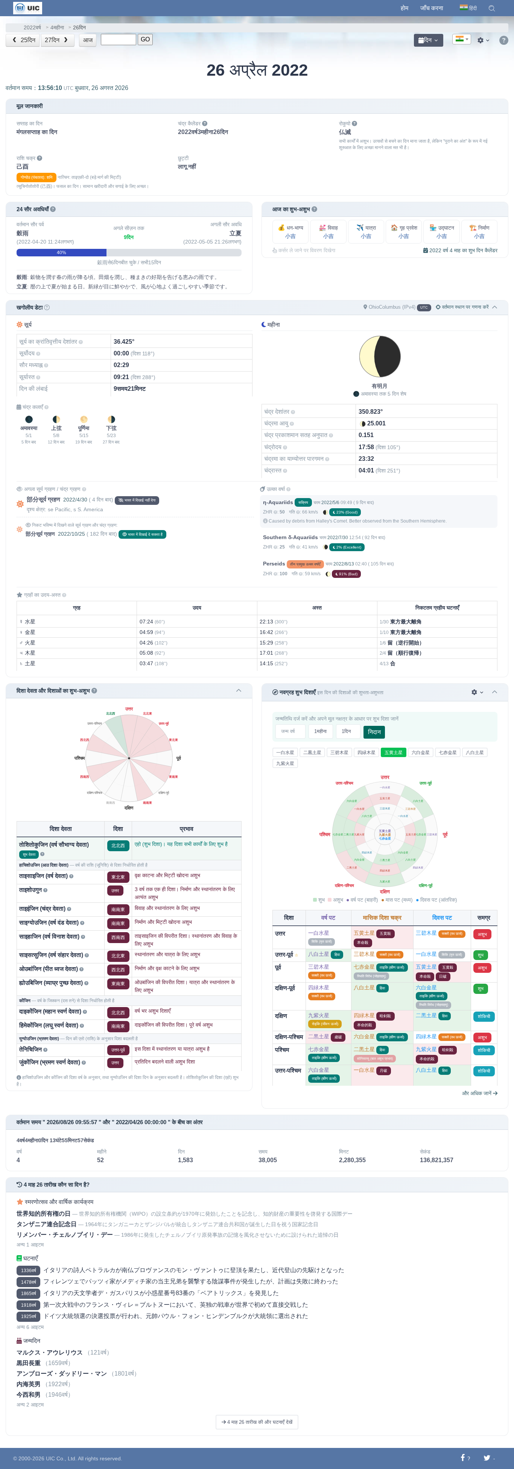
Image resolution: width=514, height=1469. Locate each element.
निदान (374, 732)
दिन (428, 40)
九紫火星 (285, 763)
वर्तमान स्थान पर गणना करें (465, 307)
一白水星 (285, 752)
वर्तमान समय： (67, 88)
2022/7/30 (337, 537)
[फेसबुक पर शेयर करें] (463, 1458)
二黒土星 (312, 752)
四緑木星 (366, 752)
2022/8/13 (343, 564)
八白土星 (475, 752)
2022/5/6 (330, 502)
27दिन (53, 40)
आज (88, 40)
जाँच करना (431, 8)
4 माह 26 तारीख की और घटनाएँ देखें (259, 1422)
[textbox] (462, 39)
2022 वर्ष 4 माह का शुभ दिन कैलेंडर (462, 250)
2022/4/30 (75, 500)
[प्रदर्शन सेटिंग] (484, 40)
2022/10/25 (71, 534)
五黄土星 (394, 752)
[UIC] (27, 7)
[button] (492, 8)
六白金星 (421, 752)
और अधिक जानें (477, 1093)
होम (404, 8)
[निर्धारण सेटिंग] (478, 692)
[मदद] (503, 40)
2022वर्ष (32, 27)
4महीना (57, 27)
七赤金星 (448, 752)
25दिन (27, 40)
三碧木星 (339, 752)
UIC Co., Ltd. (61, 1458)
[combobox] (461, 39)
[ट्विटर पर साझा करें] (487, 1458)
